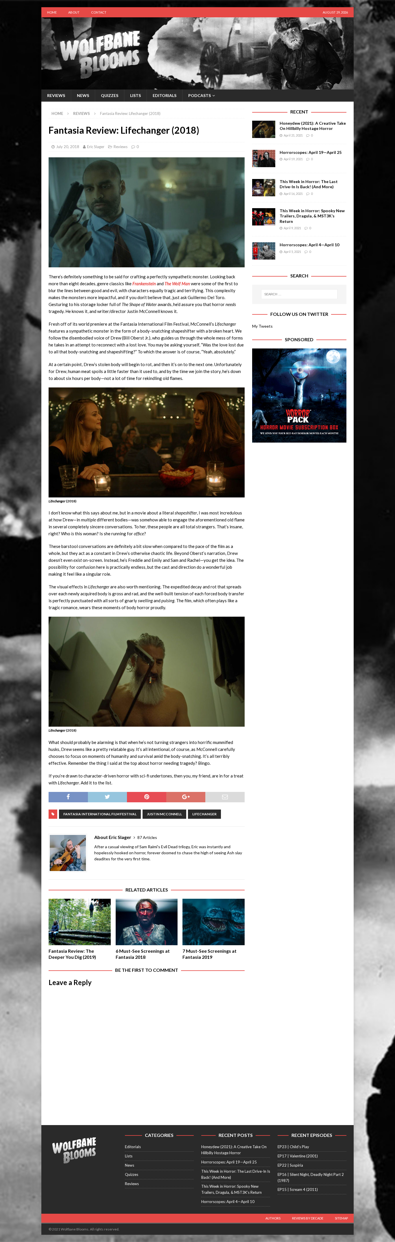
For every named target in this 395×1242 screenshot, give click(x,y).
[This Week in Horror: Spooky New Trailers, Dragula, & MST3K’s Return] (263, 216)
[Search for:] (299, 294)
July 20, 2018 (67, 146)
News (83, 95)
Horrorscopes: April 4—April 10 (309, 244)
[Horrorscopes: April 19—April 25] (263, 158)
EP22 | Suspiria (290, 1165)
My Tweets (262, 326)
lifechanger (204, 814)
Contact (98, 12)
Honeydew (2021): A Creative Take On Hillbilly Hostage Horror (313, 126)
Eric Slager (95, 146)
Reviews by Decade (307, 1218)
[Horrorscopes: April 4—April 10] (263, 251)
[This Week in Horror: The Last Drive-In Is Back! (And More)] (263, 187)
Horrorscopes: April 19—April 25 (311, 152)
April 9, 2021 (292, 228)
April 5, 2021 (292, 251)
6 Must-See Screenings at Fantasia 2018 (143, 954)
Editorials (164, 95)
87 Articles (147, 837)
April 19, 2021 (293, 159)
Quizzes (109, 95)
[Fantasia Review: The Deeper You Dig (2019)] (80, 922)
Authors (272, 1218)
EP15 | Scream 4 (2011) (298, 1189)
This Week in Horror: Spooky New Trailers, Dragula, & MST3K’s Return (312, 215)
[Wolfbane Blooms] (197, 86)
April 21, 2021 (293, 135)
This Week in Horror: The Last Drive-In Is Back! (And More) (309, 184)
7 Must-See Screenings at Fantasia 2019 (209, 954)
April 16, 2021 (293, 193)
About (74, 12)
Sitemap (341, 1218)
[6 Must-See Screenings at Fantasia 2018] (147, 922)
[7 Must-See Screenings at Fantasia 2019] (213, 922)
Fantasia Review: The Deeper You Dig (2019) (72, 954)
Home (52, 12)
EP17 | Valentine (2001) (298, 1156)
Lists (135, 95)
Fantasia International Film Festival (99, 814)
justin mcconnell (164, 814)
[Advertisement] (299, 486)
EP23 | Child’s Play (293, 1146)
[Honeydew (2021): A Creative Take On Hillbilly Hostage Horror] (263, 129)
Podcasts (199, 95)
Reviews (56, 95)
